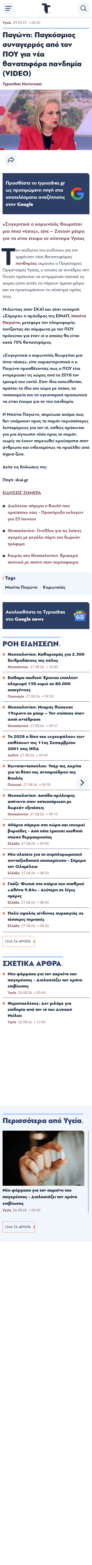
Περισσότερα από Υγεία (42, 1121)
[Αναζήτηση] (83, 8)
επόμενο (82, 782)
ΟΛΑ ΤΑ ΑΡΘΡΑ (18, 941)
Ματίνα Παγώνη (21, 587)
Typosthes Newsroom (22, 84)
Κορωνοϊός (54, 587)
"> (35, 193)
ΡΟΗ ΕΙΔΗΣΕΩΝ (31, 644)
